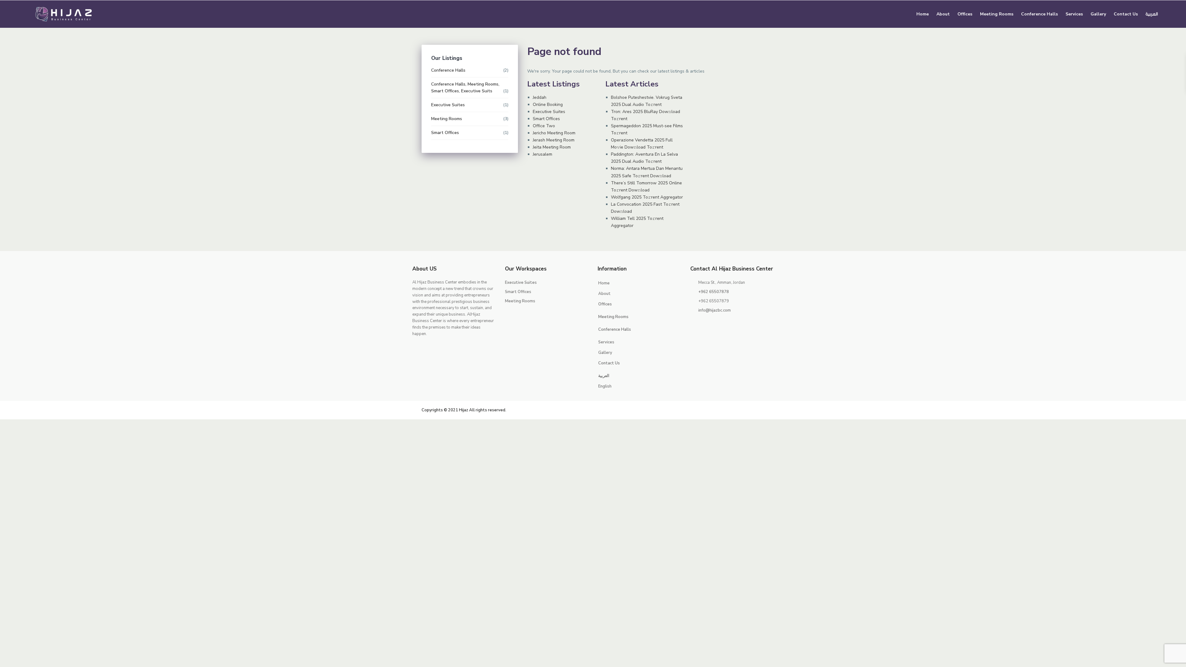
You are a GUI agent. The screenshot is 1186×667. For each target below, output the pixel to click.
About (943, 14)
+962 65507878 (713, 292)
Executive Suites (549, 112)
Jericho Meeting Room (554, 133)
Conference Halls (1039, 14)
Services (1074, 14)
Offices (964, 14)
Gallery (1098, 14)
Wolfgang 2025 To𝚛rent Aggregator (647, 197)
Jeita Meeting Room (552, 147)
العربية (1152, 14)
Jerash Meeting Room (553, 140)
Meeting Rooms (996, 14)
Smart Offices (546, 119)
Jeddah (539, 97)
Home (922, 14)
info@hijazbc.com (714, 310)
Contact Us (1126, 14)
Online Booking (548, 104)
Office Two (544, 126)
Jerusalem (542, 154)
